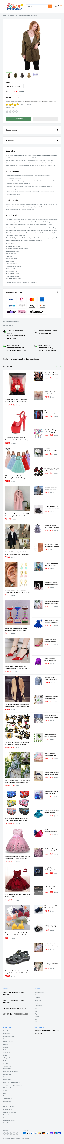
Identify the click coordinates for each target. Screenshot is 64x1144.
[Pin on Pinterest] (10, 111)
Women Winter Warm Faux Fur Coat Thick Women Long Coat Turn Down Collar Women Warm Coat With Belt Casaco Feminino (17, 515)
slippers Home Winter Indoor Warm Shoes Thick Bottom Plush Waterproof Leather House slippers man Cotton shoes (51, 926)
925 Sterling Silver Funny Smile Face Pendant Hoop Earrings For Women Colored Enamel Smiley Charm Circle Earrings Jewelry (17, 591)
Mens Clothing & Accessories (11, 1082)
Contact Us (6, 1033)
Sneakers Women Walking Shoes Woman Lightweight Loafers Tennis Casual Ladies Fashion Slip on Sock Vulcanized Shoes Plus (51, 945)
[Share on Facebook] (7, 111)
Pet (36, 1008)
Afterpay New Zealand (9, 1058)
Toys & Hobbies (7, 1098)
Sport (36, 1019)
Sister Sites (6, 1123)
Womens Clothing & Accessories (12, 1085)
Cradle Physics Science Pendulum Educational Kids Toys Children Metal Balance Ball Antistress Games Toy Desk (51, 583)
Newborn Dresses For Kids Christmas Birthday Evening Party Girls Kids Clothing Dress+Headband (51, 812)
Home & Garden (7, 1109)
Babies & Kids (7, 1087)
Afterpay (5, 1047)
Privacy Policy (7, 1068)
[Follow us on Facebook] (4, 1133)
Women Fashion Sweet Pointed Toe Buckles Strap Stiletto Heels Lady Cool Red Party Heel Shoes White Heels (17, 667)
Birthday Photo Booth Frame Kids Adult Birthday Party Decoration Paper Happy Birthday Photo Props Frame (51, 374)
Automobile (6, 1104)
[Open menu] (4, 6)
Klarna (5, 1039)
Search (5, 1077)
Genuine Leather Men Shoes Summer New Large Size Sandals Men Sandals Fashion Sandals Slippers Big (17, 972)
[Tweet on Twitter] (13, 111)
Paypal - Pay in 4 (8, 1041)
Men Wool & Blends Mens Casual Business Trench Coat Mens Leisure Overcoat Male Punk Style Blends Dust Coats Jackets (17, 705)
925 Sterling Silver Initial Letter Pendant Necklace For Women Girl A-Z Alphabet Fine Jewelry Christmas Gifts (51, 545)
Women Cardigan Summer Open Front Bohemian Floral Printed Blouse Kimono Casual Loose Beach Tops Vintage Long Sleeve (51, 564)
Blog (4, 1060)
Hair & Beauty (7, 1079)
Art (36, 1011)
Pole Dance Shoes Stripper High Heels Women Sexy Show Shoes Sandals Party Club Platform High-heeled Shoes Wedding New (17, 439)
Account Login (7, 1074)
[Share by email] (16, 111)
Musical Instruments (9, 1120)
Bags (4, 1093)
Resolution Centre (8, 1036)
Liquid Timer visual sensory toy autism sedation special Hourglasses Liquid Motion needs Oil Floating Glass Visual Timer (16, 629)
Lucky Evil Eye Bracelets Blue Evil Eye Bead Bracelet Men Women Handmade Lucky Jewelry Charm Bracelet (51, 869)
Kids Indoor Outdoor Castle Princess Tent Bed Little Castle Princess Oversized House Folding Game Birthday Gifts (51, 774)
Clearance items (39, 992)
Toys (36, 1014)
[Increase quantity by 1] (23, 97)
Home (4, 15)
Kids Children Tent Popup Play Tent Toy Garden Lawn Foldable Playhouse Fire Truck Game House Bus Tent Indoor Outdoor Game (16, 820)
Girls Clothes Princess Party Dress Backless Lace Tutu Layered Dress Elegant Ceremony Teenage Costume (51, 526)
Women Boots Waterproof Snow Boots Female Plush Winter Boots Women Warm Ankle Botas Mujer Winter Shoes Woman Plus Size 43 (51, 507)
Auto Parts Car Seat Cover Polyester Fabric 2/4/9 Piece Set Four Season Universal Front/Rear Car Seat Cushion (51, 469)
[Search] (50, 6)
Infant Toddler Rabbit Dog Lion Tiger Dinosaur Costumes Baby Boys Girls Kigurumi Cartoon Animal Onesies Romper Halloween (51, 697)
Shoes (5, 1090)
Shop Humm (6, 1052)
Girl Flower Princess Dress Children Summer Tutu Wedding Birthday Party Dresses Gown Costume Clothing (51, 831)
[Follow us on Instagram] (7, 1133)
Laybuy (5, 1050)
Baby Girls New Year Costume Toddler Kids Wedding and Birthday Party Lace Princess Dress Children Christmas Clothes (17, 896)
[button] (45, 119)
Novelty (37, 1016)
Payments (6, 1044)
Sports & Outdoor (8, 1106)
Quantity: (8, 97)
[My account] (56, 6)
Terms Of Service (8, 1066)
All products (11, 15)
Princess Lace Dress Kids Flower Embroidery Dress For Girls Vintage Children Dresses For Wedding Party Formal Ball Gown (17, 477)
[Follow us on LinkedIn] (17, 1133)
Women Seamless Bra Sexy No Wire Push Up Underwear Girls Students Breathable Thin (17, 934)
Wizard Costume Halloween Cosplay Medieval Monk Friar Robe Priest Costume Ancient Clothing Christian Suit (51, 412)
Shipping (5, 1063)
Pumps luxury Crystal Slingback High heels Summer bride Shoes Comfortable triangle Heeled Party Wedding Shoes (50, 640)
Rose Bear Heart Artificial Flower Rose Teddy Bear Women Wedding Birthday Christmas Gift (16, 401)
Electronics (38, 1005)
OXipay (5, 1055)
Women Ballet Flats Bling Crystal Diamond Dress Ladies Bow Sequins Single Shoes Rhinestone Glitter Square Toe (51, 964)
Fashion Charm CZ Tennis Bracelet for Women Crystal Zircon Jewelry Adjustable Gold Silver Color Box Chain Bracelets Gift (51, 888)
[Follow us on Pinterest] (11, 1133)
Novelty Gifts (7, 1101)
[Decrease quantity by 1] (14, 97)
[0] (59, 6)
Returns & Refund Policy (10, 1071)
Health (37, 995)
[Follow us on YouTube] (14, 1133)
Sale (36, 1022)
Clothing (37, 997)
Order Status (7, 1031)
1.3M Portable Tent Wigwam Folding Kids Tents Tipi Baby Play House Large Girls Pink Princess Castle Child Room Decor (50, 755)
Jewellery (38, 1000)
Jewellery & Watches (9, 1112)
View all (58, 367)
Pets (4, 1096)
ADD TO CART (18, 119)
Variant (8, 82)
